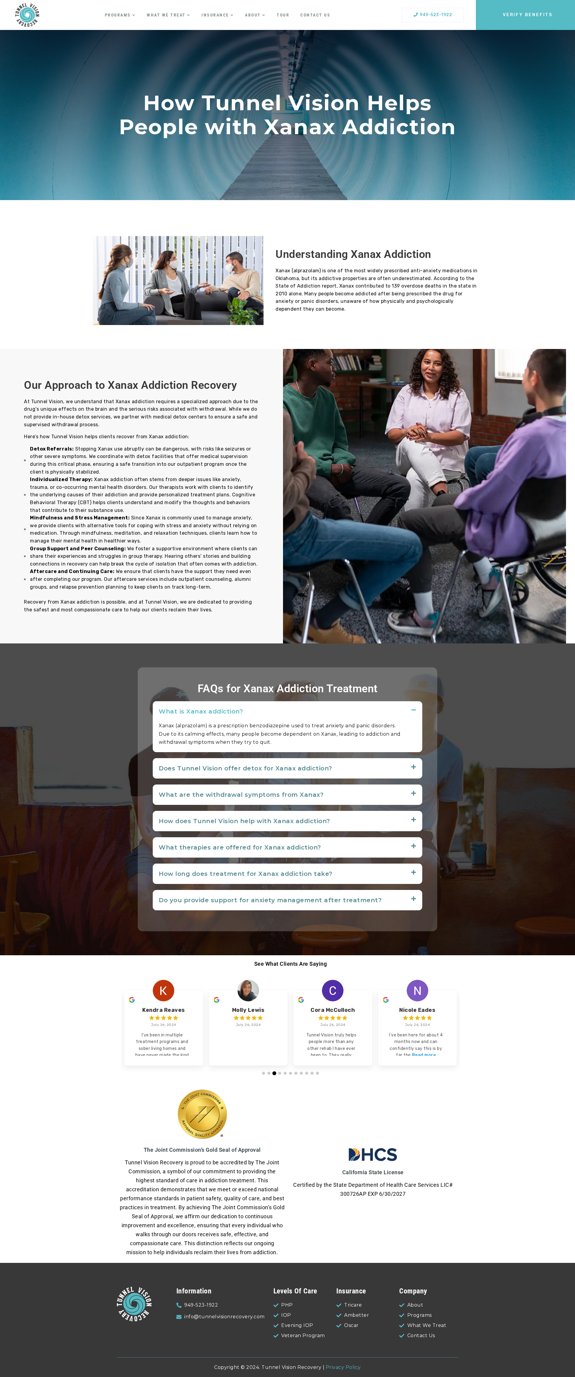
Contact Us (315, 15)
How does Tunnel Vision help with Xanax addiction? (244, 821)
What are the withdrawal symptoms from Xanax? (241, 794)
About (253, 15)
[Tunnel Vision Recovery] (27, 15)
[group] (163, 1028)
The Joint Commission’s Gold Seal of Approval (202, 1150)
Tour (283, 15)
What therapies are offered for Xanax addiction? (240, 847)
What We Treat (166, 15)
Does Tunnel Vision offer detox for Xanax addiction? (245, 768)
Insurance (215, 15)
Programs (118, 15)
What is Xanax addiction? (201, 711)
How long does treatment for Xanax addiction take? (245, 873)
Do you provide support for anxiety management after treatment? (270, 900)
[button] (287, 711)
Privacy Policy (343, 1367)
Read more (424, 1055)
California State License (373, 1172)
